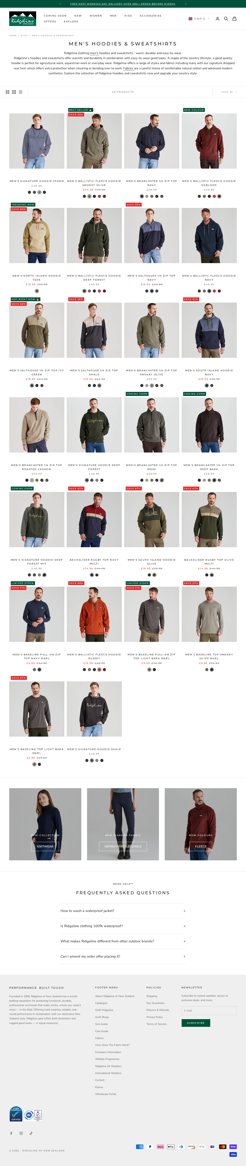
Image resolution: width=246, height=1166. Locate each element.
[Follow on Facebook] (11, 1133)
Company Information (108, 1052)
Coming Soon (55, 15)
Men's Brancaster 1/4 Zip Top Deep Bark (209, 467)
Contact (99, 1080)
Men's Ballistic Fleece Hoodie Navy (209, 277)
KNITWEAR (45, 846)
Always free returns (123, 4)
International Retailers (108, 1073)
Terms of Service (156, 1024)
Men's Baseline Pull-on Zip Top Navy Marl (37, 656)
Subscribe (196, 1022)
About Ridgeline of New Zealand (114, 996)
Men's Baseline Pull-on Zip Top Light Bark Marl (152, 656)
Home (13, 35)
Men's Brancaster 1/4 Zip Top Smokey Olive (151, 372)
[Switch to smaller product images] (14, 92)
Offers (50, 21)
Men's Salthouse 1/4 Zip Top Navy (152, 277)
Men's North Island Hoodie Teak (36, 277)
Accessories (150, 15)
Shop (24, 35)
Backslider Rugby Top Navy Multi (94, 561)
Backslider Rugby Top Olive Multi (209, 561)
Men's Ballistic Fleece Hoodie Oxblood (209, 183)
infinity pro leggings (123, 846)
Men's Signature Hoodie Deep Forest (94, 467)
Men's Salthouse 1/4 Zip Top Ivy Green (36, 372)
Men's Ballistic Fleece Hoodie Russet (94, 656)
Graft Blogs (102, 1017)
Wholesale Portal (105, 1094)
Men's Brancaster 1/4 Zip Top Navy (151, 183)
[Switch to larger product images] (7, 92)
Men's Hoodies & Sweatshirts (53, 35)
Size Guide (101, 1024)
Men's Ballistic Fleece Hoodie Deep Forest (94, 277)
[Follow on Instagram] (21, 1133)
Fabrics (128, 68)
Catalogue (101, 1003)
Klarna (99, 1087)
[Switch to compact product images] (20, 92)
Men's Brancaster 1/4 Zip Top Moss (151, 467)
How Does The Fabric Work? (112, 1045)
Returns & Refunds (157, 1010)
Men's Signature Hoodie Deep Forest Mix (37, 561)
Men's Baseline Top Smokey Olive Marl (209, 656)
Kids (128, 15)
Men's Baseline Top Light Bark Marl (37, 751)
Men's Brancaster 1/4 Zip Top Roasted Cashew (36, 467)
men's (94, 53)
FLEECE (201, 846)
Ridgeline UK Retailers (108, 1066)
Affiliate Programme (107, 1059)
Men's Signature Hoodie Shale (94, 749)
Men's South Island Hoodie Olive (152, 561)
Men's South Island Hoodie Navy (209, 372)
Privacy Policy (154, 1017)
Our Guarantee (155, 1003)
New (78, 15)
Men (113, 15)
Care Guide (101, 1031)
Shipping (151, 996)
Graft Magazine (104, 1010)
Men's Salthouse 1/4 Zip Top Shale (94, 372)
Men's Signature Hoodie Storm (37, 181)
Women (96, 15)
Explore (71, 21)
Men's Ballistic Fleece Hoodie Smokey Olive (94, 183)
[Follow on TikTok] (31, 1133)
